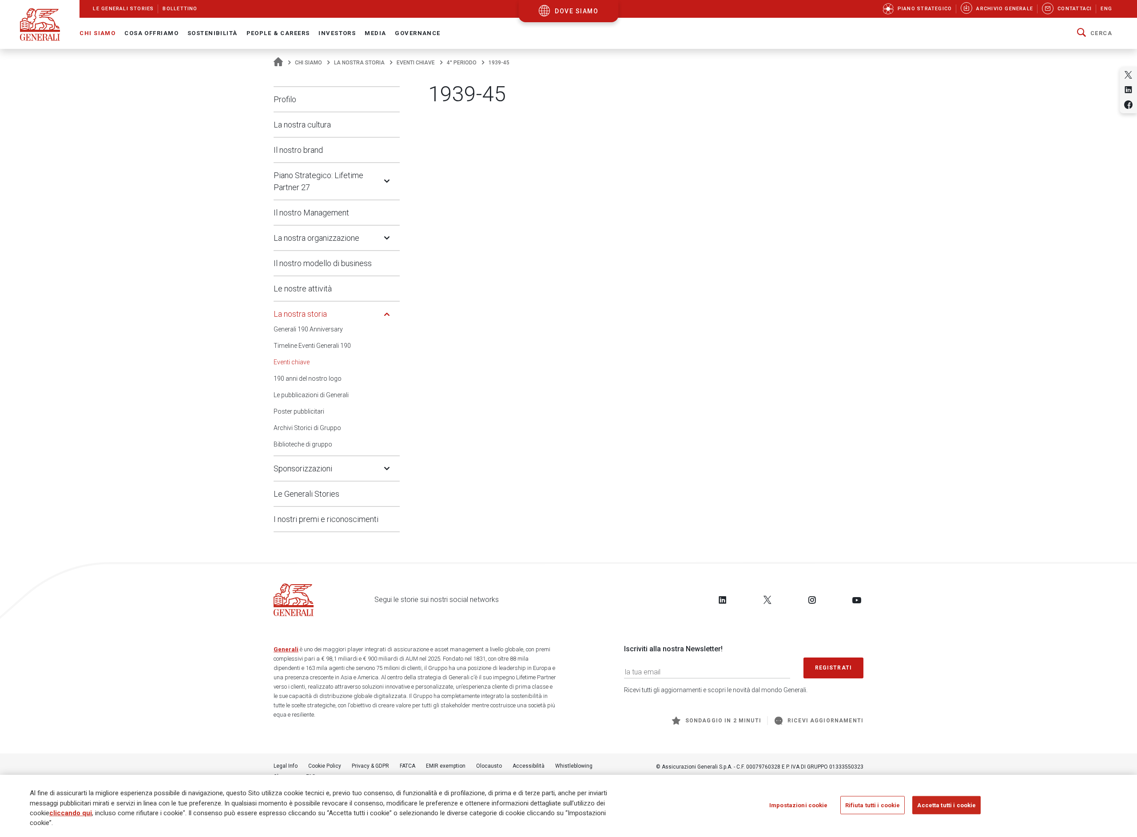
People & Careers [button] (278, 33)
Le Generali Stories (306, 493)
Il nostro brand (298, 150)
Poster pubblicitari (299, 411)
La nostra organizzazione (316, 238)
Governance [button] (417, 33)
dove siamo (576, 11)
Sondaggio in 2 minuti (723, 720)
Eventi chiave (416, 63)
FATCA (407, 766)
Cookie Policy (324, 766)
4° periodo (462, 63)
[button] (1094, 33)
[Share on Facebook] (1128, 104)
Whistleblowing (573, 766)
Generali (286, 649)
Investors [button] (337, 33)
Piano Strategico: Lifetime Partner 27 (318, 181)
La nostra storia (359, 63)
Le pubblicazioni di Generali (311, 395)
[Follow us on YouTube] (856, 599)
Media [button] (375, 33)
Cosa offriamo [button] (151, 33)
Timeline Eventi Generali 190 (312, 345)
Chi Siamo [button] (97, 33)
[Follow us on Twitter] (767, 599)
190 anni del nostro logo (308, 378)
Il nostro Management (311, 212)
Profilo (285, 99)
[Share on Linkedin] (1128, 89)
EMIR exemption (445, 766)
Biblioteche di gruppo (303, 444)
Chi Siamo (308, 63)
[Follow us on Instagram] (812, 599)
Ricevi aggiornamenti (825, 720)
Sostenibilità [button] (212, 33)
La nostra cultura (302, 124)
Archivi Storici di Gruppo (307, 427)
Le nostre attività (303, 288)
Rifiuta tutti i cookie (872, 805)
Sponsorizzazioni (303, 468)
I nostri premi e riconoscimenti (326, 519)
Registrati (833, 668)
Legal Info (286, 766)
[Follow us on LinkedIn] (722, 599)
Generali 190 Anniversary (308, 329)
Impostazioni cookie (798, 805)
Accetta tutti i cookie (946, 805)
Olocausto (489, 766)
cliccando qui (70, 813)
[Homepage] (278, 62)
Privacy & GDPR (370, 766)
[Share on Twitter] (1128, 75)
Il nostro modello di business (323, 263)
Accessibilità (529, 766)
